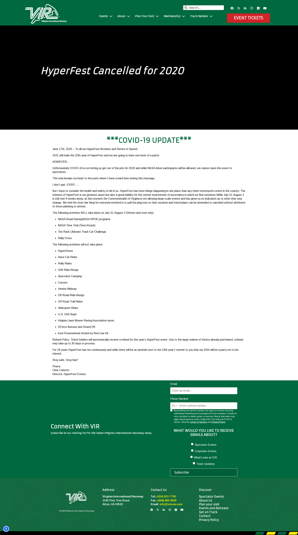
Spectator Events (205, 444)
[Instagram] (252, 8)
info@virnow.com (171, 504)
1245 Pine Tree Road (115, 500)
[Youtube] (265, 8)
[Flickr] (258, 8)
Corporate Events (205, 451)
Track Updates (205, 463)
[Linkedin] (245, 8)
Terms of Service (198, 422)
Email (173, 383)
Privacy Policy (218, 422)
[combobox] (174, 405)
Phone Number (179, 398)
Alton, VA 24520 (112, 504)
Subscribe (182, 472)
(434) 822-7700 (166, 496)
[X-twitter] (239, 8)
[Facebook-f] (232, 8)
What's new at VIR (205, 457)
